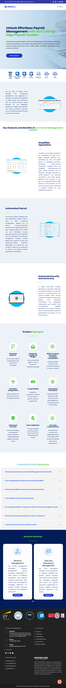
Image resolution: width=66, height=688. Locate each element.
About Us (38, 631)
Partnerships (39, 636)
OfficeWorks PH (10, 661)
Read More (17, 595)
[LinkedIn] (10, 653)
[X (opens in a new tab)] (53, 2)
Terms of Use (39, 642)
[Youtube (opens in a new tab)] (62, 2)
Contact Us (39, 634)
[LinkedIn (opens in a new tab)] (60, 2)
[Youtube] (12, 653)
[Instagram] (8, 653)
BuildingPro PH (10, 668)
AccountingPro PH (11, 663)
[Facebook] (5, 653)
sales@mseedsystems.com (17, 646)
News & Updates (40, 644)
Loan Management (48, 561)
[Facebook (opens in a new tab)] (55, 2)
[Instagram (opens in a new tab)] (58, 2)
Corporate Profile (41, 639)
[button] (14, 56)
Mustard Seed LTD (11, 666)
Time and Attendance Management (18, 563)
